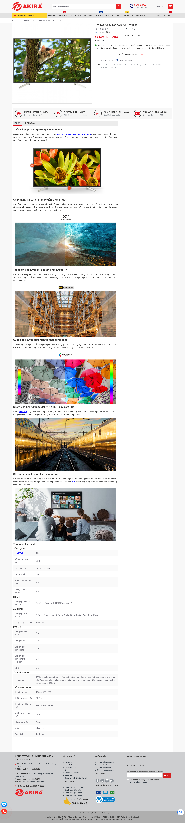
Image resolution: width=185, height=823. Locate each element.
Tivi (73, 482)
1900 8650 (143, 54)
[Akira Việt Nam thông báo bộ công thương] (105, 799)
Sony (103, 40)
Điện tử (26, 20)
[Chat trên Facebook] (4, 805)
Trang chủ (16, 20)
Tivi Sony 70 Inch (102, 67)
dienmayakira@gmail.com (33, 782)
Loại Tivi (19, 553)
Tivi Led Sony (136, 65)
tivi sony (113, 67)
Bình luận (30, 123)
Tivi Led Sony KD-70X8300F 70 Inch (116, 65)
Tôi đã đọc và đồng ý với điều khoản (144, 780)
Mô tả (17, 123)
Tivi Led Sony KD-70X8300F (152, 65)
